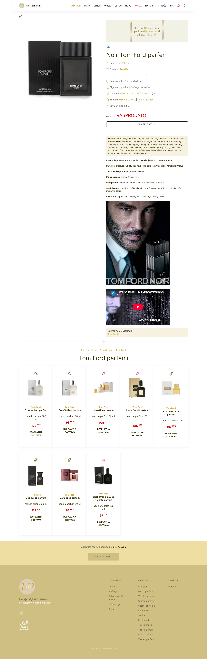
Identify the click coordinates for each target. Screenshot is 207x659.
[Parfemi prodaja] (21, 5)
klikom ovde (119, 546)
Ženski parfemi (146, 596)
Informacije (114, 604)
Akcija (138, 6)
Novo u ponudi (146, 634)
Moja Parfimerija (34, 6)
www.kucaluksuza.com (86, 652)
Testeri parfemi (146, 639)
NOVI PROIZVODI (102, 556)
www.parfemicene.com (64, 652)
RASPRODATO (145, 124)
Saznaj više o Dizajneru (120, 330)
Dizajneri (76, 6)
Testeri (149, 6)
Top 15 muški (145, 624)
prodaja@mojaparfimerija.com (35, 602)
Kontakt (112, 609)
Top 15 (159, 6)
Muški (87, 6)
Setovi (118, 6)
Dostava (112, 586)
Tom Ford (125, 69)
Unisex (108, 6)
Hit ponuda (144, 620)
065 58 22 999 (127, 99)
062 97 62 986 (146, 99)
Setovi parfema (146, 605)
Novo (128, 6)
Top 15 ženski (145, 629)
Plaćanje (112, 591)
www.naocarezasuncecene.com (112, 652)
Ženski (97, 6)
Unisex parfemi (146, 601)
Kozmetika (143, 610)
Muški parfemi (145, 591)
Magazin (172, 586)
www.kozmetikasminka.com (140, 652)
